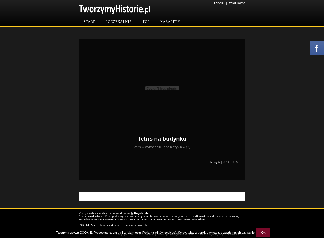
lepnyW (215, 162)
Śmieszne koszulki (136, 225)
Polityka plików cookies (159, 232)
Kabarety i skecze (108, 225)
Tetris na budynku (162, 138)
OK (263, 232)
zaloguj (219, 3)
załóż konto (237, 3)
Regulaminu (142, 213)
